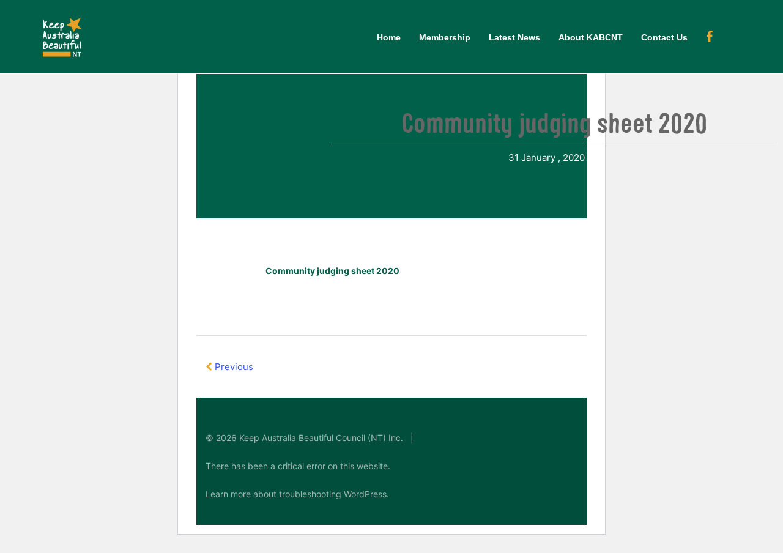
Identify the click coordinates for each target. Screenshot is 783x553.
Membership (444, 37)
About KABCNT (590, 37)
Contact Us (664, 37)
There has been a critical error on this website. (298, 466)
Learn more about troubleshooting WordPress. (297, 494)
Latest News (514, 37)
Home (389, 37)
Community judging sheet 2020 (332, 270)
